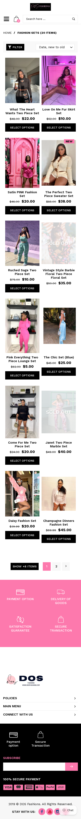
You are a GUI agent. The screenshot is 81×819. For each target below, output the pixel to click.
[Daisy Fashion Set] (22, 493)
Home (7, 32)
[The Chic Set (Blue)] (59, 326)
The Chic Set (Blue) (59, 357)
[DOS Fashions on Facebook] (41, 812)
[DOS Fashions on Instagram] (57, 812)
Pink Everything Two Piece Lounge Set (22, 359)
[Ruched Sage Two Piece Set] (22, 243)
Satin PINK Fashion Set (22, 194)
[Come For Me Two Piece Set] (22, 412)
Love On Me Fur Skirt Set (58, 111)
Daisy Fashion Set (22, 521)
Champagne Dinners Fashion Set (58, 522)
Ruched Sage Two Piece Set (22, 272)
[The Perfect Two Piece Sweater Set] (59, 163)
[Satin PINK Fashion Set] (22, 163)
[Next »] (66, 566)
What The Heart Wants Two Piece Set (22, 111)
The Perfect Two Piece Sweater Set (58, 194)
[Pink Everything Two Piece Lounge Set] (22, 326)
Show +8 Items (25, 566)
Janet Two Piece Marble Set (58, 444)
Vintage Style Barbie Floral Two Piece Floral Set (59, 274)
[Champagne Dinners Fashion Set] (59, 493)
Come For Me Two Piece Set (22, 444)
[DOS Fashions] (40, 7)
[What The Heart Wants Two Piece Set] (22, 80)
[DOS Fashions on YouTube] (49, 812)
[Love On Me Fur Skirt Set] (59, 80)
